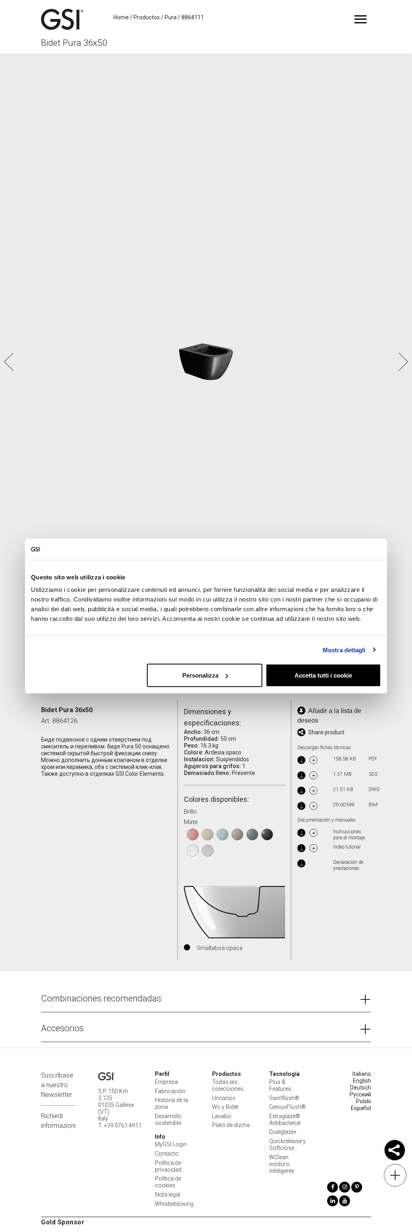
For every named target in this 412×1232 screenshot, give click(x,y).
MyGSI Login (171, 1144)
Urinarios (223, 1098)
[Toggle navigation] (360, 19)
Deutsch (360, 1087)
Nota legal (167, 1194)
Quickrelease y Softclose (287, 1144)
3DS (373, 774)
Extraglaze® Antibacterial (285, 1119)
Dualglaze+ (283, 1132)
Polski (363, 1101)
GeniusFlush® (287, 1107)
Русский (360, 1094)
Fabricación (170, 1091)
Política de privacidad (168, 1166)
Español (361, 1108)
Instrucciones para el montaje (349, 835)
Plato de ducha (231, 1125)
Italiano (361, 1074)
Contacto (167, 1153)
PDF (373, 759)
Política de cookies (168, 1182)
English (362, 1080)
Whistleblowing (174, 1204)
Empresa (166, 1082)
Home (121, 17)
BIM (373, 805)
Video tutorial (346, 847)
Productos (147, 17)
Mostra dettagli (344, 649)
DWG (373, 789)
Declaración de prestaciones (348, 865)
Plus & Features (280, 1085)
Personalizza (200, 675)
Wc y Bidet (225, 1107)
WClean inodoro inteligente (281, 1164)
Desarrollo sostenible (168, 1119)
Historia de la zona (171, 1103)
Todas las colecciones (227, 1085)
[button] (402, 362)
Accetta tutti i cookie (323, 675)
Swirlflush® (284, 1098)
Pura (171, 17)
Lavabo (221, 1116)
